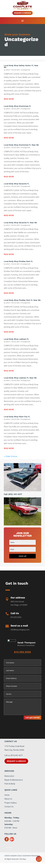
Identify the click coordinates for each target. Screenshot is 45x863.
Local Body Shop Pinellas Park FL (18, 261)
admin (8, 70)
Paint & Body (9, 783)
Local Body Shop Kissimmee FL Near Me (21, 145)
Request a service (16, 761)
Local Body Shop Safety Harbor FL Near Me (21, 66)
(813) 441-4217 (15, 494)
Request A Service (22, 13)
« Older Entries (10, 456)
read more (9, 99)
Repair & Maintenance (13, 780)
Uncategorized (25, 70)
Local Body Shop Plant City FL (17, 417)
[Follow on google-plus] (12, 839)
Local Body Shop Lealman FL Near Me (20, 378)
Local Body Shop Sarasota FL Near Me (20, 223)
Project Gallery (10, 803)
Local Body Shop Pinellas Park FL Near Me (22, 300)
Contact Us (9, 806)
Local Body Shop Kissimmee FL (17, 106)
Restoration (9, 776)
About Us (8, 799)
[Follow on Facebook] (6, 839)
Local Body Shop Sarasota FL (16, 184)
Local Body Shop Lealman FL (16, 339)
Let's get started (32, 717)
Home (7, 795)
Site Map (8, 847)
